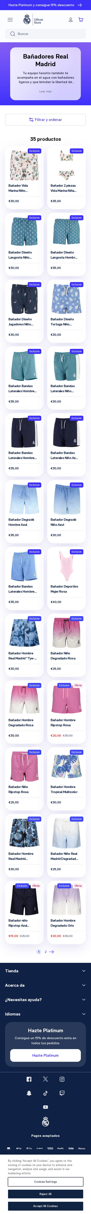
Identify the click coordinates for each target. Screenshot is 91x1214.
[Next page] (52, 951)
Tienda (11, 970)
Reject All (45, 1194)
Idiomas (12, 1014)
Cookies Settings (45, 1181)
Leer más (45, 91)
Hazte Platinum (45, 1055)
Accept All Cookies (45, 1206)
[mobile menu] (10, 20)
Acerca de (15, 985)
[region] (45, 1184)
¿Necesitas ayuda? (23, 999)
